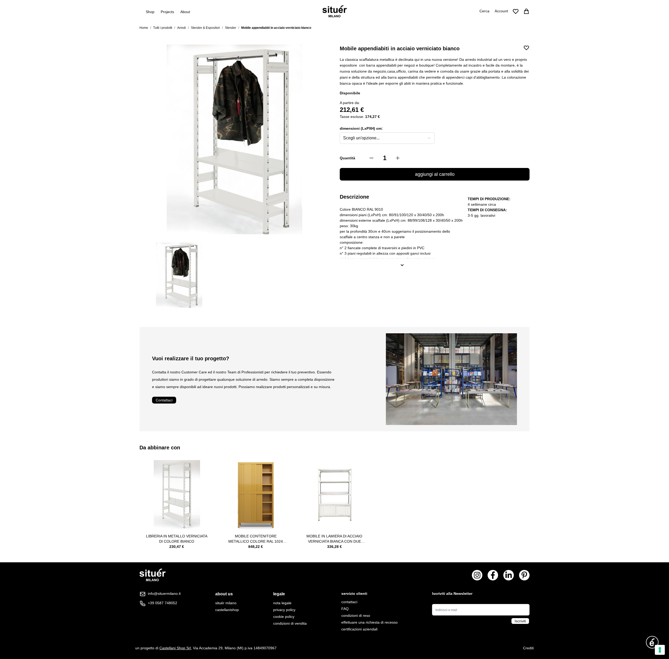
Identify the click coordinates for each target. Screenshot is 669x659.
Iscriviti (520, 621)
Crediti (528, 648)
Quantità (347, 158)
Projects (167, 12)
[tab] (227, 594)
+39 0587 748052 (162, 603)
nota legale (282, 603)
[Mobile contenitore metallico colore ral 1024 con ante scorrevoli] (255, 495)
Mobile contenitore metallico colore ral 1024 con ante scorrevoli (255, 539)
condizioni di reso (355, 615)
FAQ (345, 609)
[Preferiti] (515, 11)
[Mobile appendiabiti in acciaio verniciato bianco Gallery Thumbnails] (234, 275)
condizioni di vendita (290, 623)
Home (143, 28)
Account (501, 11)
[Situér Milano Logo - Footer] (152, 575)
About (185, 12)
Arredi (181, 28)
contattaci (349, 602)
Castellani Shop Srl (175, 648)
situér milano (225, 603)
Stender (230, 28)
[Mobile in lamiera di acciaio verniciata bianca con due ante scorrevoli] (334, 495)
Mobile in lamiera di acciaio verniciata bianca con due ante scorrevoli (334, 539)
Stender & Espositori (205, 28)
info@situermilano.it (164, 593)
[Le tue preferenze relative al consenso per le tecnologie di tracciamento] (660, 650)
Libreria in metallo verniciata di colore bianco (176, 538)
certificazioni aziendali (359, 629)
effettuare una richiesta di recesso (369, 622)
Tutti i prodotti (162, 28)
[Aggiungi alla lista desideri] (526, 48)
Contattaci (164, 400)
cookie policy (283, 616)
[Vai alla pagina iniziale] (334, 11)
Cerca (484, 11)
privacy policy (284, 610)
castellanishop (227, 610)
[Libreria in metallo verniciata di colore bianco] (177, 495)
